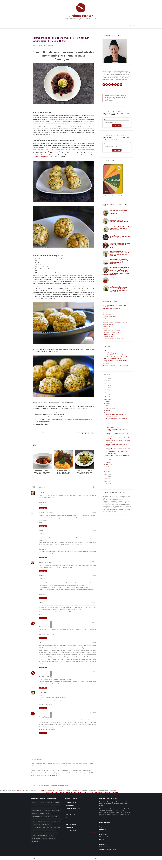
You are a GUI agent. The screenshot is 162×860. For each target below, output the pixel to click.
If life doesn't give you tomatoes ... (120, 278)
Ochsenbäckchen (46, 824)
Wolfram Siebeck (36, 838)
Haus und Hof (46, 810)
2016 (106, 394)
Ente (33, 807)
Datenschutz (112, 511)
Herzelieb (68, 818)
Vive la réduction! (71, 830)
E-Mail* (106, 119)
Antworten (43, 508)
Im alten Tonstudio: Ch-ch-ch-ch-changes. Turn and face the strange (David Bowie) (116, 357)
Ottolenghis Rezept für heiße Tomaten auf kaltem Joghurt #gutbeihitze (118, 212)
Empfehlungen (97, 25)
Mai (107, 462)
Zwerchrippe (52, 838)
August (108, 410)
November (109, 403)
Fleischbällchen (36, 810)
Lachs (55, 818)
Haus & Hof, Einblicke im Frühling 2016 (113, 355)
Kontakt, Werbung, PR (112, 25)
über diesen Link (21, 790)
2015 (106, 397)
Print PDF (40, 432)
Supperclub (74, 25)
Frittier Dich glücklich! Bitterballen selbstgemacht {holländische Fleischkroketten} (120, 228)
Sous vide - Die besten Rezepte (108, 849)
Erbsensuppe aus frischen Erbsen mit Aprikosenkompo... (115, 415)
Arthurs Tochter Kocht (50, 858)
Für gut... (105, 312)
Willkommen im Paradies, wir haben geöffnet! (115, 365)
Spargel (47, 830)
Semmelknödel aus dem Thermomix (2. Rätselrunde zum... (116, 445)
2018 (106, 390)
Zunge (45, 838)
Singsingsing (106, 320)
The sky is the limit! (108, 326)
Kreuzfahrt (43, 818)
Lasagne (34, 821)
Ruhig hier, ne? (107, 318)
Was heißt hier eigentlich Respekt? (112, 332)
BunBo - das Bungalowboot (39, 805)
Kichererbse (43, 692)
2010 (106, 481)
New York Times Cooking (53, 821)
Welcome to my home (109, 334)
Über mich (54, 25)
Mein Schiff (41, 821)
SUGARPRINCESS (45, 512)
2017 (106, 392)
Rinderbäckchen (55, 827)
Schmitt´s (42, 492)
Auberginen (42, 802)
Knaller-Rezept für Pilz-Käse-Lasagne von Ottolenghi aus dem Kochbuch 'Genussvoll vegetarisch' (119, 261)
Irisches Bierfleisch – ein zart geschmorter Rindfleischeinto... (63, 472)
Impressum (102, 829)
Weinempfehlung (42, 835)
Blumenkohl (57, 802)
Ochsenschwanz (36, 827)
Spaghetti (40, 830)
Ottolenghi (46, 827)
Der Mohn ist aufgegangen (110, 353)
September (109, 408)
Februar (108, 469)
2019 (106, 387)
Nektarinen (85, 25)
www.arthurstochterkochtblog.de (121, 858)
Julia (40, 642)
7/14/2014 (93, 492)
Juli (107, 412)
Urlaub (34, 835)
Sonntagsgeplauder (108, 324)
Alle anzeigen (94, 832)
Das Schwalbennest (108, 351)
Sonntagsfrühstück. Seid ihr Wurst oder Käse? (115, 322)
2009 (106, 483)
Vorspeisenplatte (71, 802)
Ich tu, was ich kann (71, 811)
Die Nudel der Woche (53, 805)
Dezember (109, 401)
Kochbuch (35, 818)
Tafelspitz (34, 832)
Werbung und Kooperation (107, 837)
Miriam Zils (101, 858)
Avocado (49, 802)
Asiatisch (34, 802)
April (107, 464)
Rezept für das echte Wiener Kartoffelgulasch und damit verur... (42, 472)
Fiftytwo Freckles (71, 824)
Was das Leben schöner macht (111, 330)
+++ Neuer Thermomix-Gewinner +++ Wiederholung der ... (115, 426)
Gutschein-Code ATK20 (47, 790)
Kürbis (50, 818)
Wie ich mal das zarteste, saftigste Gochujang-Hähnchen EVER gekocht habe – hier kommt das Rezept (120, 245)
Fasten (38, 807)
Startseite (43, 25)
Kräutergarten (106, 363)
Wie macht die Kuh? (108, 336)
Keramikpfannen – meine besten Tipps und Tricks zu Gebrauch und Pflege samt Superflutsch (120, 236)
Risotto (34, 830)
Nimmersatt (69, 827)
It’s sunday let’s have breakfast (40, 816)
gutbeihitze (35, 841)
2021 (106, 383)
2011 (105, 478)
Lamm (59, 818)
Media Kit (102, 839)
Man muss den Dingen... (109, 316)
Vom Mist (105, 328)
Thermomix (48, 832)
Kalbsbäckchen (55, 816)
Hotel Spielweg (56, 810)
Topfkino (54, 832)
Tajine (41, 832)
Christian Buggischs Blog (73, 808)
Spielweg (53, 830)
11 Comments (49, 45)
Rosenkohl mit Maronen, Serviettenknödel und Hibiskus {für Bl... (85, 472)
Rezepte (63, 25)
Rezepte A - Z (103, 844)
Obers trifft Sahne (45, 562)
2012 (106, 476)
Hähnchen (41, 813)
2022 (106, 380)
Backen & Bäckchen (105, 847)
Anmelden (117, 125)
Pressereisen (103, 834)
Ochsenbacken (36, 824)
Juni (107, 459)
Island (48, 813)
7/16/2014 (93, 602)
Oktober (108, 405)
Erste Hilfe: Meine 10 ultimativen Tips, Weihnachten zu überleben (113, 309)
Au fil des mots (70, 821)
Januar (108, 471)
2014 (106, 399)
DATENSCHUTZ (52, 775)
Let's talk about (107, 314)
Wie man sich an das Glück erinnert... (113, 338)
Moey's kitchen (70, 805)
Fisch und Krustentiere (48, 807)
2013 (106, 474)
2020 (106, 385)
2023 (106, 378)
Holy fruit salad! (70, 814)
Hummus (34, 813)
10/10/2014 (93, 692)
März (107, 466)
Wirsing (51, 835)
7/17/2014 (93, 642)
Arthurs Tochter (44, 626)
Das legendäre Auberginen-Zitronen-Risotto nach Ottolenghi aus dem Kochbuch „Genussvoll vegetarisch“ (120, 253)
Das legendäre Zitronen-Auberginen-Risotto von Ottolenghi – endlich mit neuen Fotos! (119, 221)
